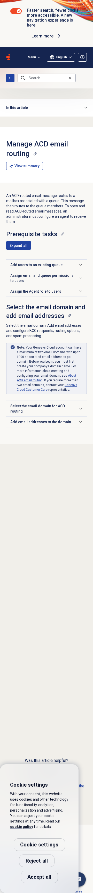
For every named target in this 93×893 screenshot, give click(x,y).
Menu (32, 57)
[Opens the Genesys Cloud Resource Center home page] (8, 57)
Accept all (39, 877)
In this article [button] (17, 108)
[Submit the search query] (23, 78)
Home (10, 78)
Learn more (42, 36)
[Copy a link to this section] (35, 154)
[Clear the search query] (70, 78)
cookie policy (21, 827)
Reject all (37, 861)
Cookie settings (39, 844)
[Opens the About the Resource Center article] (82, 57)
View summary (27, 166)
